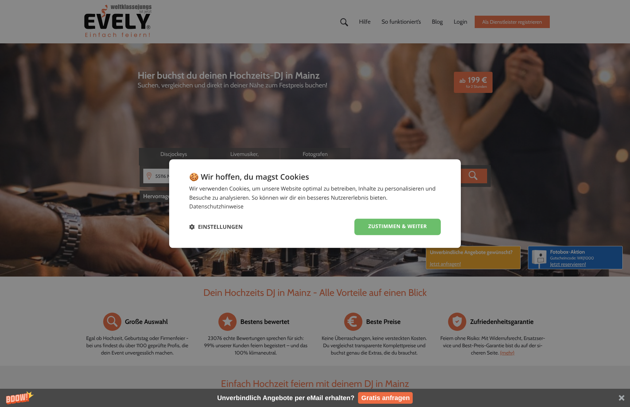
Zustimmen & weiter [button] (397, 226)
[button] (315, 398)
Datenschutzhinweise (216, 207)
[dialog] (315, 203)
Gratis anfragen (385, 398)
